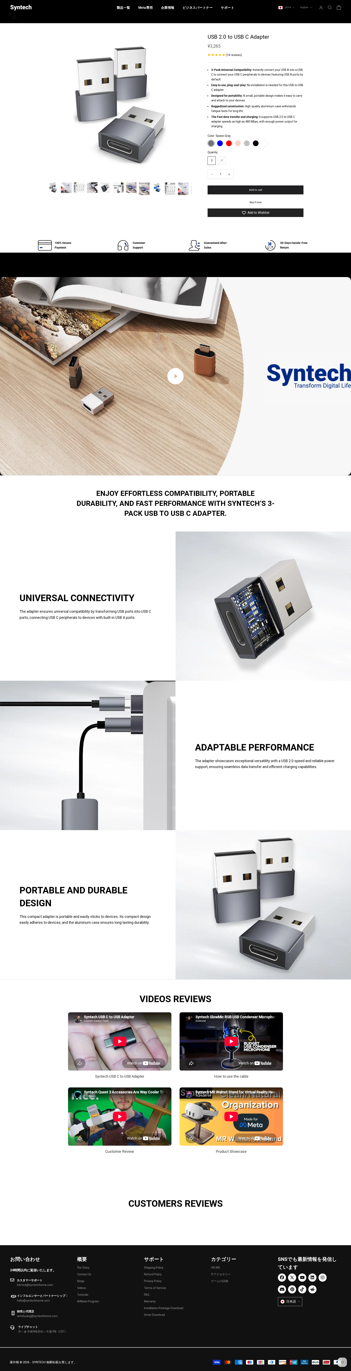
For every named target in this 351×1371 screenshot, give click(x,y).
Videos (81, 1288)
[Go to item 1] (53, 187)
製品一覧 (123, 7)
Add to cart (255, 189)
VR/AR (215, 1267)
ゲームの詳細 (219, 1281)
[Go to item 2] (66, 187)
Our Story (83, 1267)
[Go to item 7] (131, 187)
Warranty (150, 1301)
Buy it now (256, 202)
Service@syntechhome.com (35, 1285)
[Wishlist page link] (14, 17)
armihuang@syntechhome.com (37, 1316)
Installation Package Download (163, 1308)
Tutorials (82, 1294)
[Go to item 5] (105, 187)
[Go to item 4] (92, 187)
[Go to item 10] (170, 188)
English (304, 7)
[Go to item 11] (183, 188)
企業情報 (167, 7)
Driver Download (154, 1314)
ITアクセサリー (221, 1274)
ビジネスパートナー (198, 8)
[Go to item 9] (157, 187)
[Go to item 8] (144, 188)
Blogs (80, 1281)
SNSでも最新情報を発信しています (307, 1263)
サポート (227, 7)
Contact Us (84, 1274)
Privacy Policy (152, 1281)
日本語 (293, 1301)
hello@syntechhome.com (33, 1300)
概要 (82, 1259)
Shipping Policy (153, 1267)
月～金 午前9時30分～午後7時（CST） (43, 1331)
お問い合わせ (25, 1259)
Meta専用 (145, 8)
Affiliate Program (88, 1301)
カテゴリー (223, 1259)
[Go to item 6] (118, 187)
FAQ (146, 1294)
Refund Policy (153, 1274)
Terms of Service (155, 1288)
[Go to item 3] (79, 187)
